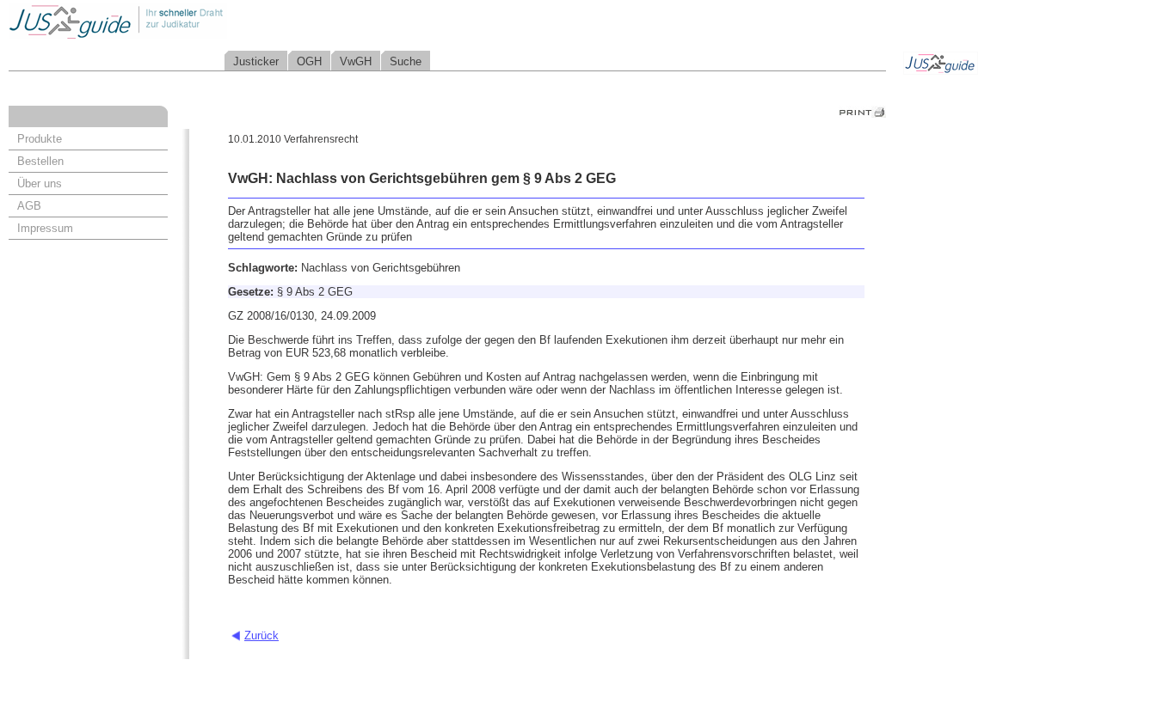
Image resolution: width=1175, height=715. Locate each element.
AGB (29, 205)
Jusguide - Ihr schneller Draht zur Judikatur (173, 21)
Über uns (39, 183)
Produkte (39, 138)
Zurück (261, 635)
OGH (309, 61)
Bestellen (40, 161)
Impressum (45, 228)
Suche (405, 61)
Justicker (256, 61)
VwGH (356, 61)
